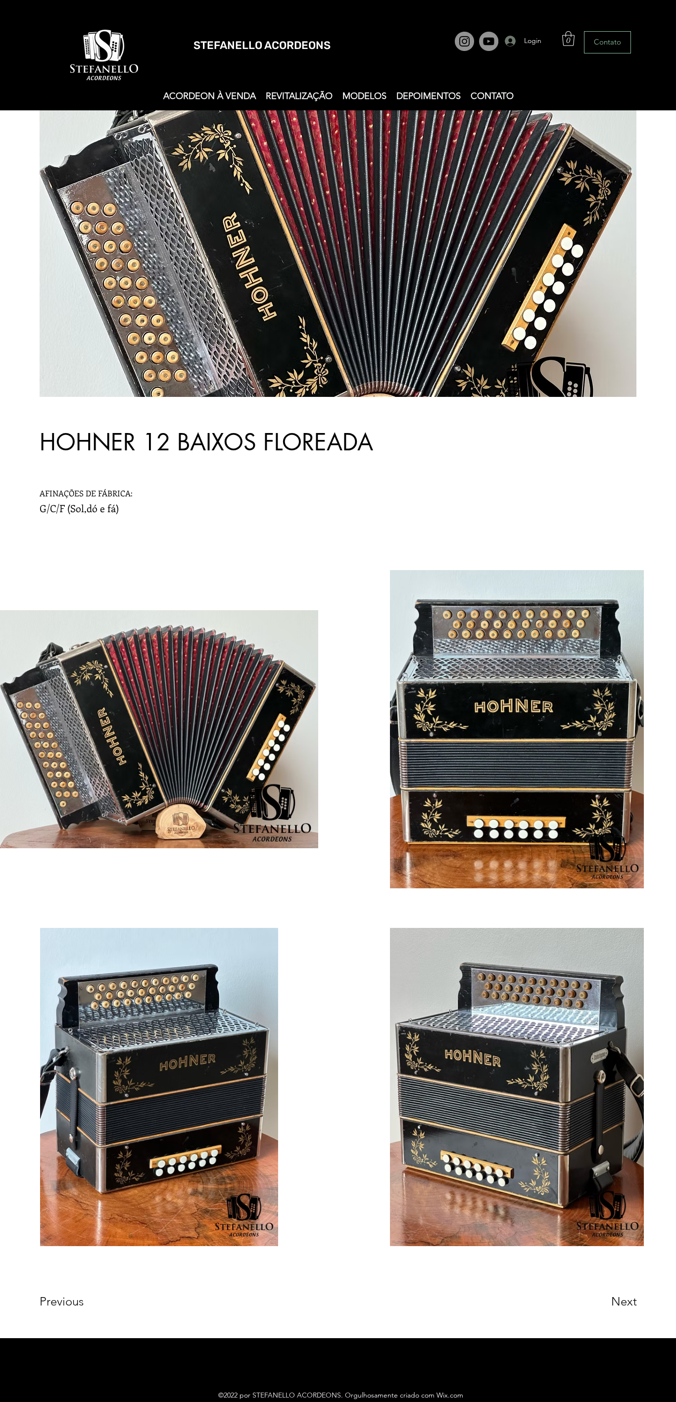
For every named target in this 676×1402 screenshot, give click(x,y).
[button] (568, 38)
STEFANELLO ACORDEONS (262, 45)
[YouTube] (488, 41)
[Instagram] (464, 41)
